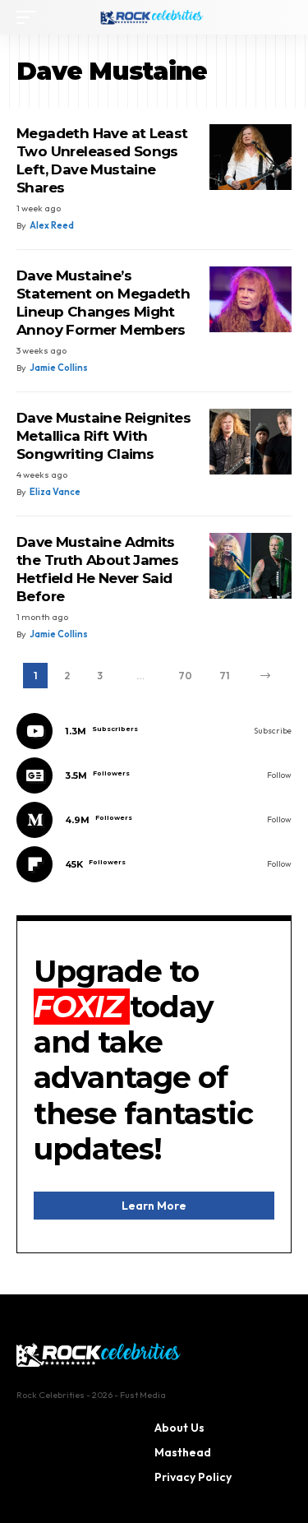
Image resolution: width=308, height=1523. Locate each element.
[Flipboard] (154, 864)
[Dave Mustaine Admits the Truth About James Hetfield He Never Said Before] (250, 566)
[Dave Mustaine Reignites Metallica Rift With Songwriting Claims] (250, 441)
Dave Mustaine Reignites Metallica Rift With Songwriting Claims (103, 436)
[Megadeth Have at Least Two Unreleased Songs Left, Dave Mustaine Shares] (250, 157)
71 (224, 675)
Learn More (154, 1205)
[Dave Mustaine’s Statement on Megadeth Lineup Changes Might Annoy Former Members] (250, 299)
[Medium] (154, 820)
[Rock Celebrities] (154, 17)
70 (185, 675)
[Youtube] (154, 731)
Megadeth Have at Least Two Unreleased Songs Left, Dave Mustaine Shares (102, 160)
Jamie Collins (59, 367)
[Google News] (154, 775)
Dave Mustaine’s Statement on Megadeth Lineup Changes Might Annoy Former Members (103, 302)
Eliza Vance (55, 492)
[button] (30, 17)
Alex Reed (52, 225)
